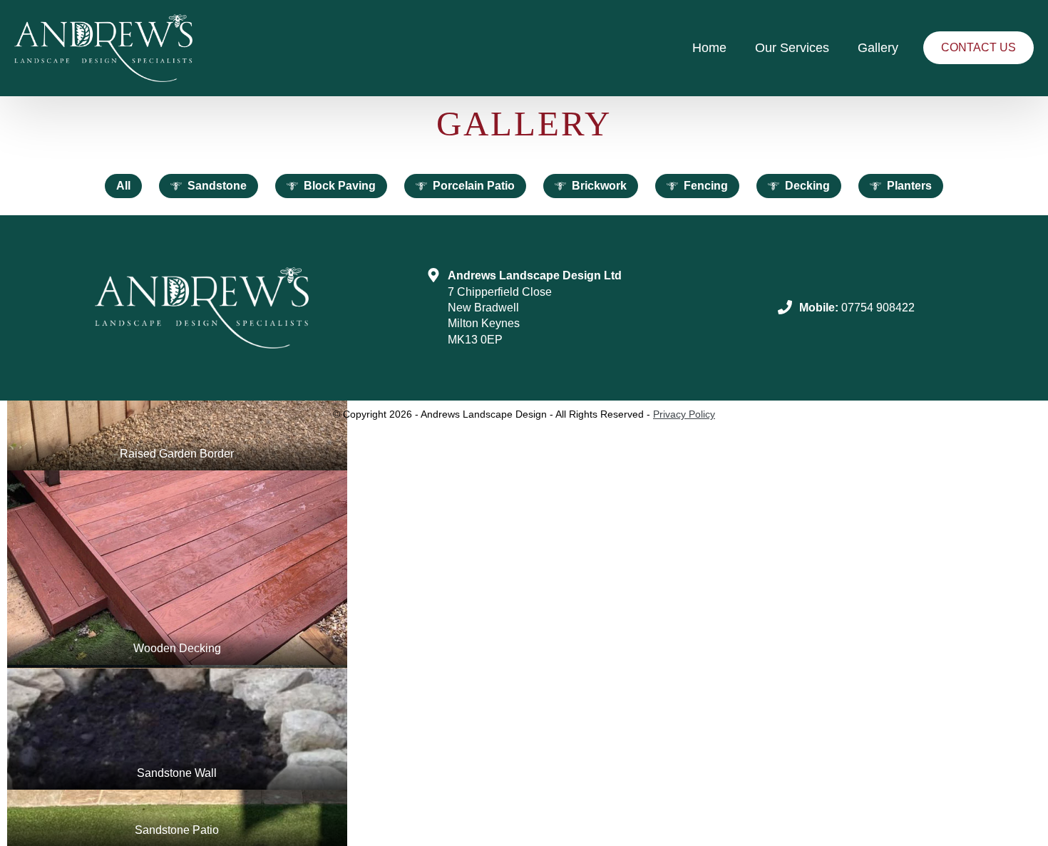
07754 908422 (878, 307)
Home (709, 48)
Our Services (792, 48)
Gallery (878, 48)
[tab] (123, 186)
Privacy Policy (684, 414)
